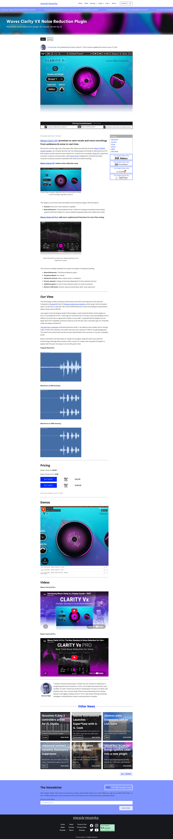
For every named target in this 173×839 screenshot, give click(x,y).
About (114, 3)
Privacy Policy (81, 827)
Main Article (114, 139)
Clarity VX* (96, 153)
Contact (71, 827)
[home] (49, 3)
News (80, 3)
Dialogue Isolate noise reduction (75, 304)
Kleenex (56, 694)
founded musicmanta (92, 686)
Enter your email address (47, 799)
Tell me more (97, 123)
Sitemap (82, 830)
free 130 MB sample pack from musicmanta (55, 796)
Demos (113, 146)
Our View (113, 142)
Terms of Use (81, 824)
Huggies (65, 694)
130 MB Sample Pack (119, 787)
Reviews (63, 830)
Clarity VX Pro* (75, 156)
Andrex (103, 691)
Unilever (102, 689)
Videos (113, 149)
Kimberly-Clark (58, 691)
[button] (93, 3)
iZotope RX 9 (54, 304)
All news (126, 774)
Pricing (113, 144)
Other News (114, 151)
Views (86, 3)
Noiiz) (113, 796)
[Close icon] (171, 10)
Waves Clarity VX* (49, 140)
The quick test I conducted (49, 327)
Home (63, 824)
